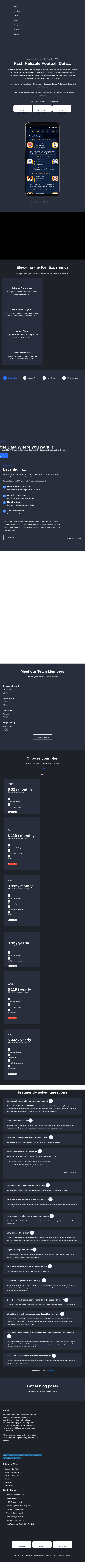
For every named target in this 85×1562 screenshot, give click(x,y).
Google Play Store (44, 1161)
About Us (17, 11)
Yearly (42, 774)
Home (14, 6)
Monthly (42, 768)
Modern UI (31, 378)
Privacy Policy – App (12, 1475)
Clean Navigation (73, 378)
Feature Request (16, 32)
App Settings (52, 378)
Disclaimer (9, 1482)
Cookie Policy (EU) (11, 1469)
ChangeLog (18, 25)
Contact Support (16, 18)
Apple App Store (38, 1164)
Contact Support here (21, 1363)
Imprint (7, 1479)
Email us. (50, 1371)
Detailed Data (12, 378)
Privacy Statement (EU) (13, 1472)
